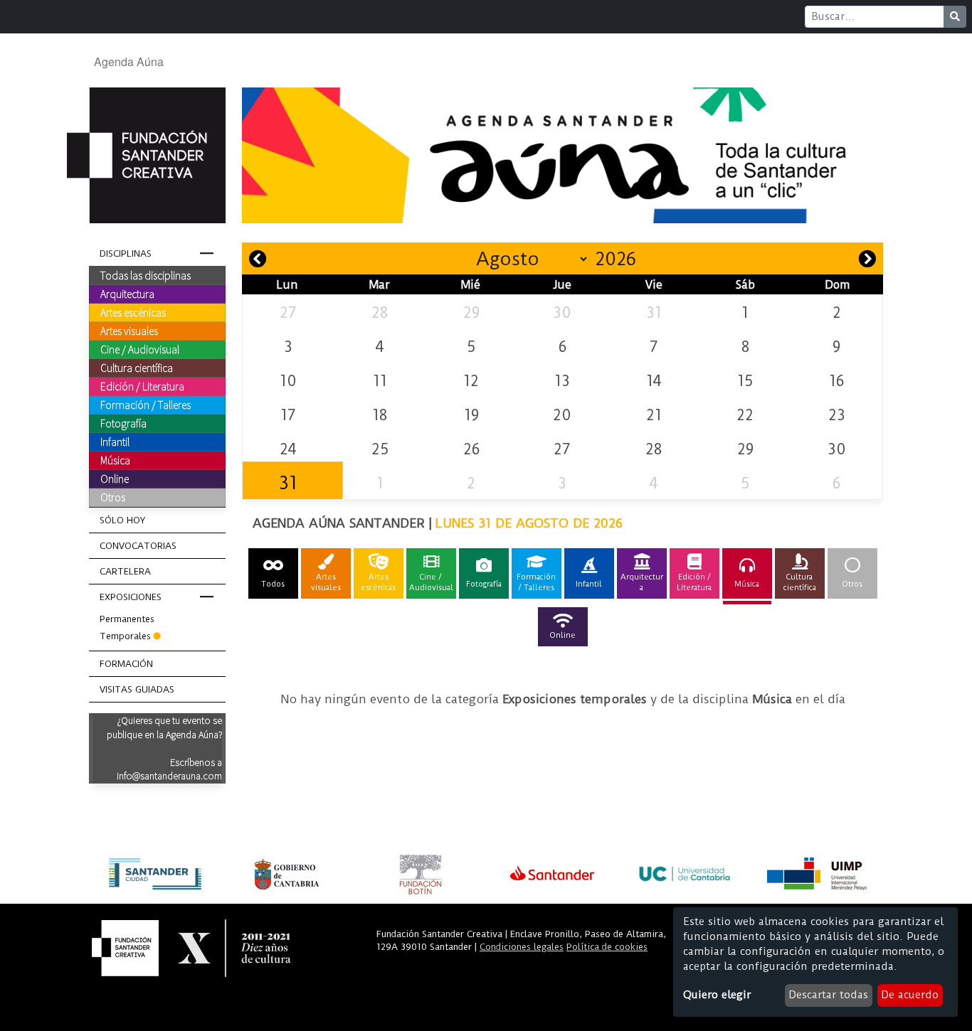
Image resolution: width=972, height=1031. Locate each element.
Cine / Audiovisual (139, 349)
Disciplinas (126, 253)
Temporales (125, 636)
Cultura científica (136, 367)
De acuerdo (910, 994)
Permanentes (127, 619)
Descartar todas (828, 994)
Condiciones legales (522, 946)
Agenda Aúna (129, 61)
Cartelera (125, 571)
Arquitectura (127, 294)
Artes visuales (129, 331)
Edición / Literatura (142, 386)
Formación (126, 663)
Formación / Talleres (145, 404)
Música (115, 460)
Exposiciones (131, 597)
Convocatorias (138, 545)
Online (114, 478)
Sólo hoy (122, 520)
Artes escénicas (133, 312)
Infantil (115, 441)
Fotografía (123, 423)
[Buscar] (955, 17)
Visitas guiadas (137, 689)
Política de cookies (607, 946)
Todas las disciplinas (145, 275)
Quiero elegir (717, 994)
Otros (112, 497)
